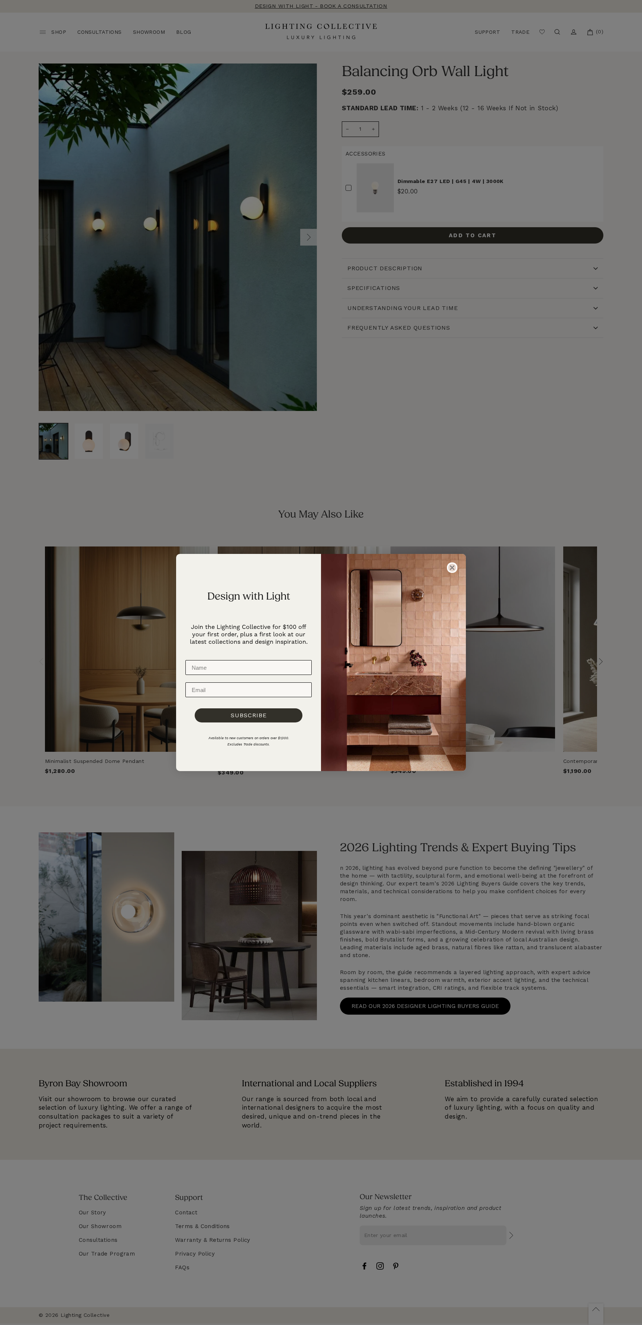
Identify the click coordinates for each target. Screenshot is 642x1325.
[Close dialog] (452, 567)
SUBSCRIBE (249, 715)
